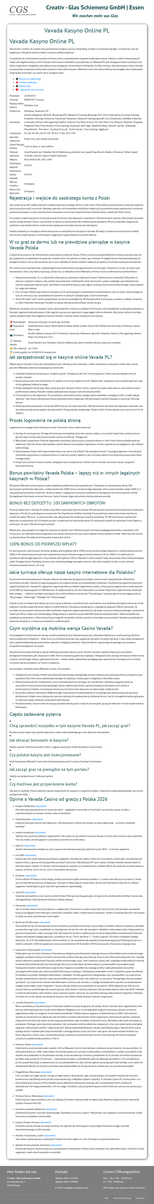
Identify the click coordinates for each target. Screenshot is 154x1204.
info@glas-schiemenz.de (75, 1187)
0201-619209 (71, 1178)
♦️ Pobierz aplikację (25, 82)
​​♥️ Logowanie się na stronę (29, 89)
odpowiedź (40, 806)
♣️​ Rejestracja (22, 85)
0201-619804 (70, 1181)
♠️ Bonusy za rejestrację (28, 78)
